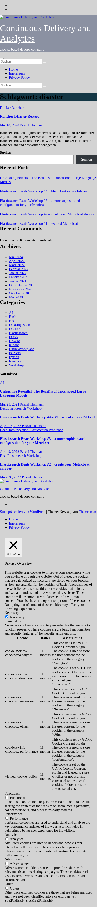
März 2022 (17, 265)
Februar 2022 (18, 269)
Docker (6, 108)
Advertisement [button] (15, 859)
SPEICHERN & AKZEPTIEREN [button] (29, 900)
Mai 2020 (16, 297)
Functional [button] (12, 793)
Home (13, 69)
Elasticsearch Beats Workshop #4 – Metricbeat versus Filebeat (44, 191)
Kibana (14, 345)
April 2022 (17, 261)
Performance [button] (14, 814)
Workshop (16, 365)
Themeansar (87, 512)
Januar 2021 (17, 281)
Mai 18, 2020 (10, 125)
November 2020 (20, 289)
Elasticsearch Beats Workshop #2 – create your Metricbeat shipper (47, 214)
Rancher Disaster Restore (19, 116)
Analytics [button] (11, 834)
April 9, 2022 (10, 452)
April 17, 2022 (11, 426)
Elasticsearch (18, 333)
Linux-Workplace (21, 349)
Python (14, 357)
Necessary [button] (12, 613)
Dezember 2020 (20, 285)
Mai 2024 (16, 257)
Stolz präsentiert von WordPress (23, 512)
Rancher (17, 108)
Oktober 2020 (19, 293)
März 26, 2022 (11, 477)
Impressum (17, 73)
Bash (12, 317)
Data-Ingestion (19, 325)
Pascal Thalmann (32, 125)
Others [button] (9, 884)
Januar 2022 (17, 273)
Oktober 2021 (19, 277)
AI (11, 313)
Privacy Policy (19, 77)
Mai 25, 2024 (10, 404)
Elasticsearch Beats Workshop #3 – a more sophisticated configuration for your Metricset (40, 203)
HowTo (14, 341)
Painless (15, 353)
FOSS (13, 337)
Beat (12, 321)
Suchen (5, 152)
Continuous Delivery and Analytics (25, 489)
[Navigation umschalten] (2, 58)
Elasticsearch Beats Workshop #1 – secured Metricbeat (39, 223)
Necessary (17, 617)
